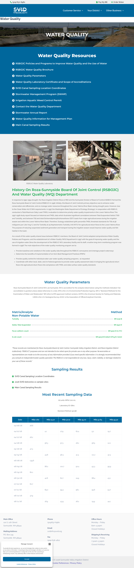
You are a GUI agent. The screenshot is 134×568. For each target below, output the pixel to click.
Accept (26, 559)
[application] (82, 10)
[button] (50, 544)
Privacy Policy (32, 564)
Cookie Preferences (22, 564)
